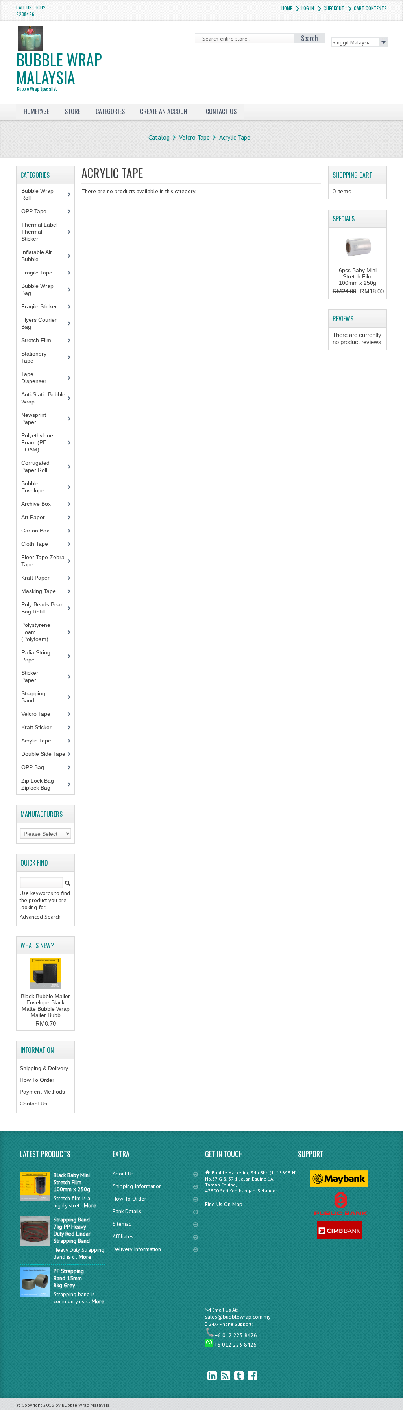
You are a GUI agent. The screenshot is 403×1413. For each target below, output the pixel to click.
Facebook (246, 1375)
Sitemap (122, 1223)
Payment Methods (42, 1092)
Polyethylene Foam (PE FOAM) (37, 442)
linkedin (206, 1375)
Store (72, 111)
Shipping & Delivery (44, 1068)
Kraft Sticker (36, 727)
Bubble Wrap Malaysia (59, 70)
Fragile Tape (41, 272)
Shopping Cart (352, 175)
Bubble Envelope (37, 487)
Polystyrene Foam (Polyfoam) (39, 632)
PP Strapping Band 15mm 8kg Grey (69, 1278)
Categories (110, 111)
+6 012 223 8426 (236, 1335)
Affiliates (123, 1236)
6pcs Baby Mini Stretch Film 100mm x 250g (358, 276)
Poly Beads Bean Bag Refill (42, 608)
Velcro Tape (194, 137)
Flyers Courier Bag (39, 323)
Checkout (334, 8)
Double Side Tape (43, 754)
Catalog (159, 137)
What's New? (37, 945)
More (90, 1205)
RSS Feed (219, 1375)
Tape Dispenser (38, 377)
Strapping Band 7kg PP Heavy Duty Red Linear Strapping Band (72, 1230)
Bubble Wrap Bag (37, 289)
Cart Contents (370, 8)
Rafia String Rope (35, 656)
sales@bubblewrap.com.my (238, 1316)
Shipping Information (137, 1186)
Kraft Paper (39, 578)
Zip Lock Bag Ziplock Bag (37, 784)
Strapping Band (33, 697)
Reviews (343, 318)
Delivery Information (137, 1249)
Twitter (233, 1375)
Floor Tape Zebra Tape (43, 560)
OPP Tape (38, 211)
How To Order (37, 1080)
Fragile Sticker (43, 306)
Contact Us (33, 1103)
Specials (344, 218)
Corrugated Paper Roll (38, 466)
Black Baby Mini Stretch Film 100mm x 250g (72, 1182)
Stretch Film (42, 340)
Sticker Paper (34, 676)
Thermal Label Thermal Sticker (39, 231)
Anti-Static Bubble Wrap (43, 398)
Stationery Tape (33, 357)
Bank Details (127, 1211)
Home (286, 8)
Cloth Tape (39, 544)
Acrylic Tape (234, 137)
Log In (307, 8)
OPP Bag (32, 767)
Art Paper (39, 517)
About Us (123, 1173)
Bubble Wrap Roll (37, 194)
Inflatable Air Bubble (36, 255)
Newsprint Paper (33, 418)
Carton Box (41, 530)
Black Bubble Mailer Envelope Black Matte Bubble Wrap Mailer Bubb (45, 1005)
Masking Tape (43, 591)
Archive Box (40, 504)
